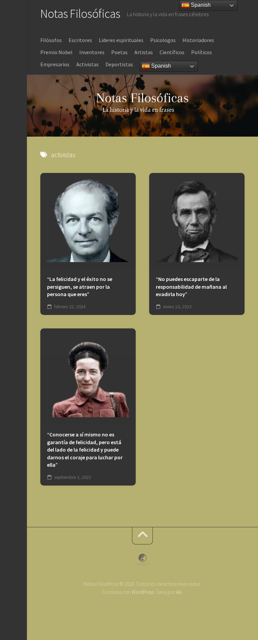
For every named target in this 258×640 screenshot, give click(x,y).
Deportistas (119, 64)
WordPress (143, 592)
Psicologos (163, 40)
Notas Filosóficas (80, 13)
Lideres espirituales (121, 40)
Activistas (87, 64)
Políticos (201, 52)
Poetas (119, 52)
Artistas (143, 52)
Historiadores (198, 40)
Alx (179, 592)
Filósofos (51, 40)
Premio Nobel (56, 52)
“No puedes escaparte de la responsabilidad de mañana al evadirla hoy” (191, 286)
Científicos (172, 52)
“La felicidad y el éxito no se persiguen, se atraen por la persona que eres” (79, 286)
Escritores (80, 40)
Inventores (91, 52)
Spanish (160, 66)
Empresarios (55, 64)
